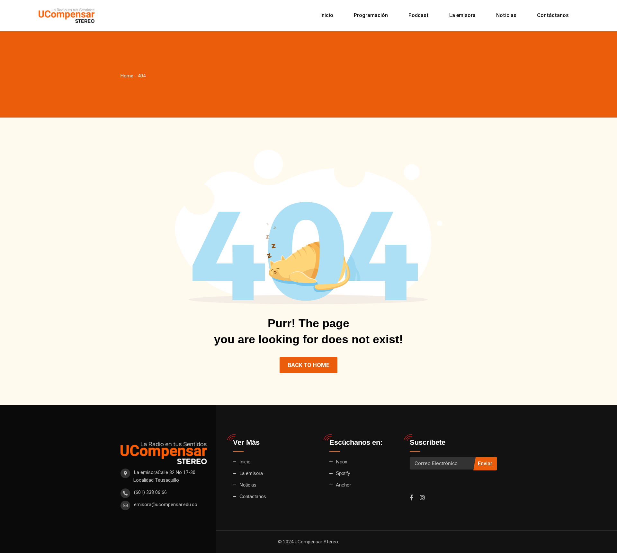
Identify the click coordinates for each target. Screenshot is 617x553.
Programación (371, 15)
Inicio (326, 15)
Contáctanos (553, 15)
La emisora (462, 15)
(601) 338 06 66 (150, 492)
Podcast (418, 15)
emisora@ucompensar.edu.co (165, 504)
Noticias (506, 15)
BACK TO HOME (308, 365)
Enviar (485, 464)
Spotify (343, 473)
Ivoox (341, 461)
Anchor (343, 484)
